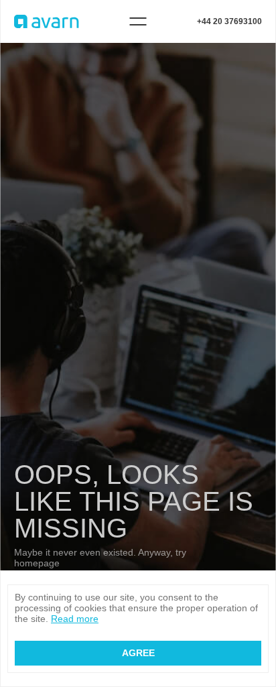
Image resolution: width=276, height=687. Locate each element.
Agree (138, 652)
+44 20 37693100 (229, 21)
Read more (74, 618)
